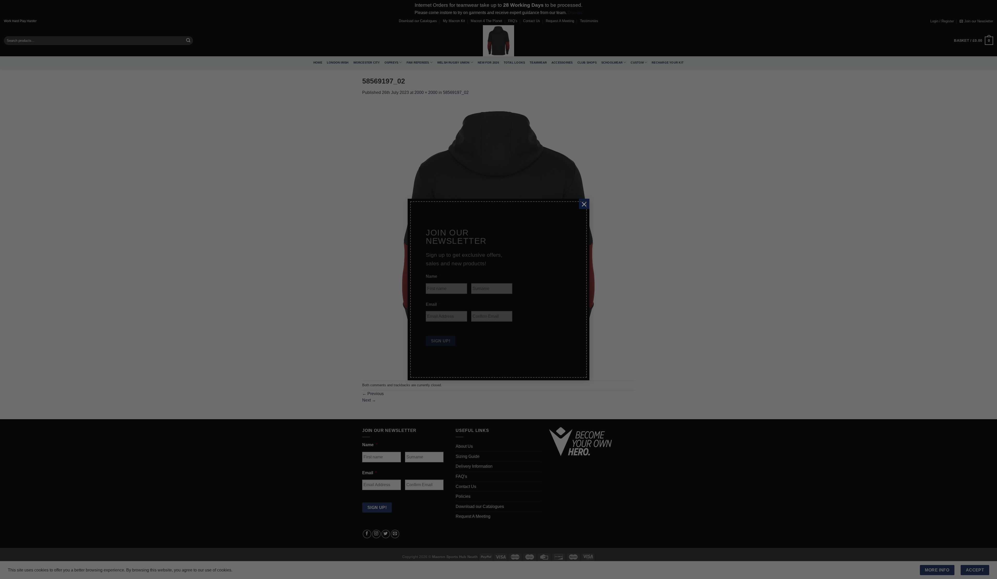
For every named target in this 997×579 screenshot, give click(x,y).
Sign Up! (440, 339)
